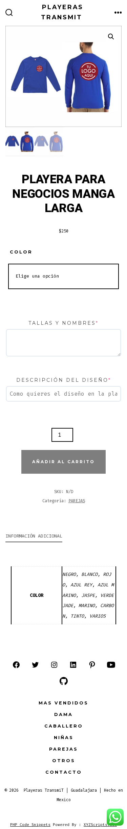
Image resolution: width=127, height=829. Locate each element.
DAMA (63, 714)
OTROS (63, 760)
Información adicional (33, 536)
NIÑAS (63, 737)
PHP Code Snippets (30, 824)
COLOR (21, 252)
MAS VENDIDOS (63, 702)
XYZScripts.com (100, 824)
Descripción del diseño (63, 380)
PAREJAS (76, 501)
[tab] (58, 536)
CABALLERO (63, 726)
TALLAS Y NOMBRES (63, 323)
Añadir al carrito (63, 461)
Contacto (63, 772)
